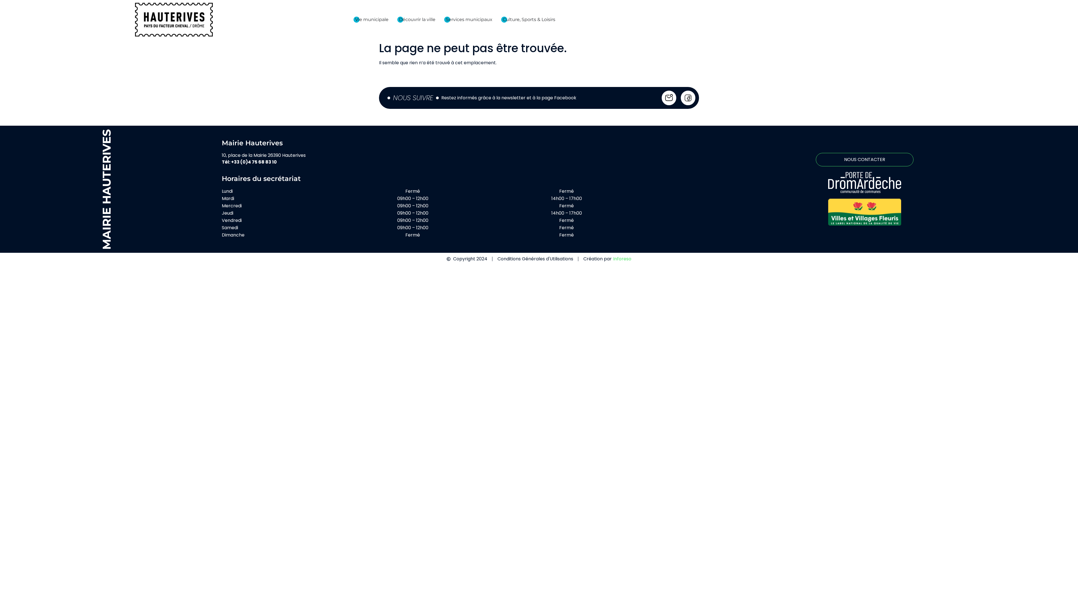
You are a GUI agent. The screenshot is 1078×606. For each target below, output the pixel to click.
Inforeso (622, 259)
